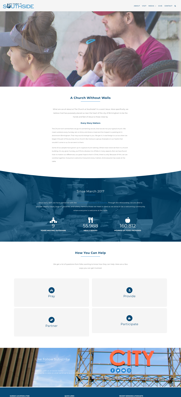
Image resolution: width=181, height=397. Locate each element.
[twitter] (118, 370)
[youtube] (123, 370)
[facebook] (112, 370)
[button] (175, 5)
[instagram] (129, 370)
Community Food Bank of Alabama (92, 203)
